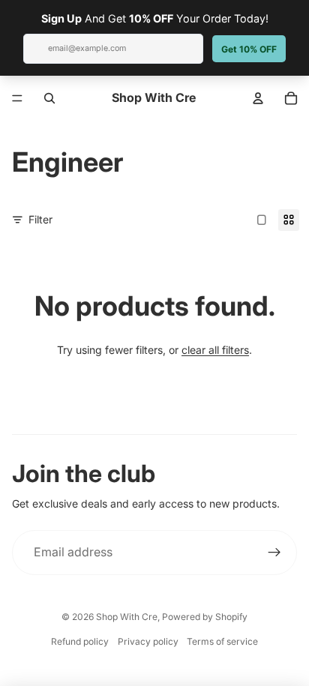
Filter (40, 219)
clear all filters (215, 349)
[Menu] (17, 98)
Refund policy (80, 641)
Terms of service (222, 641)
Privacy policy (148, 641)
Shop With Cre (127, 616)
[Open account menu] (258, 98)
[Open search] (49, 98)
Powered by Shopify (205, 616)
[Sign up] (274, 552)
